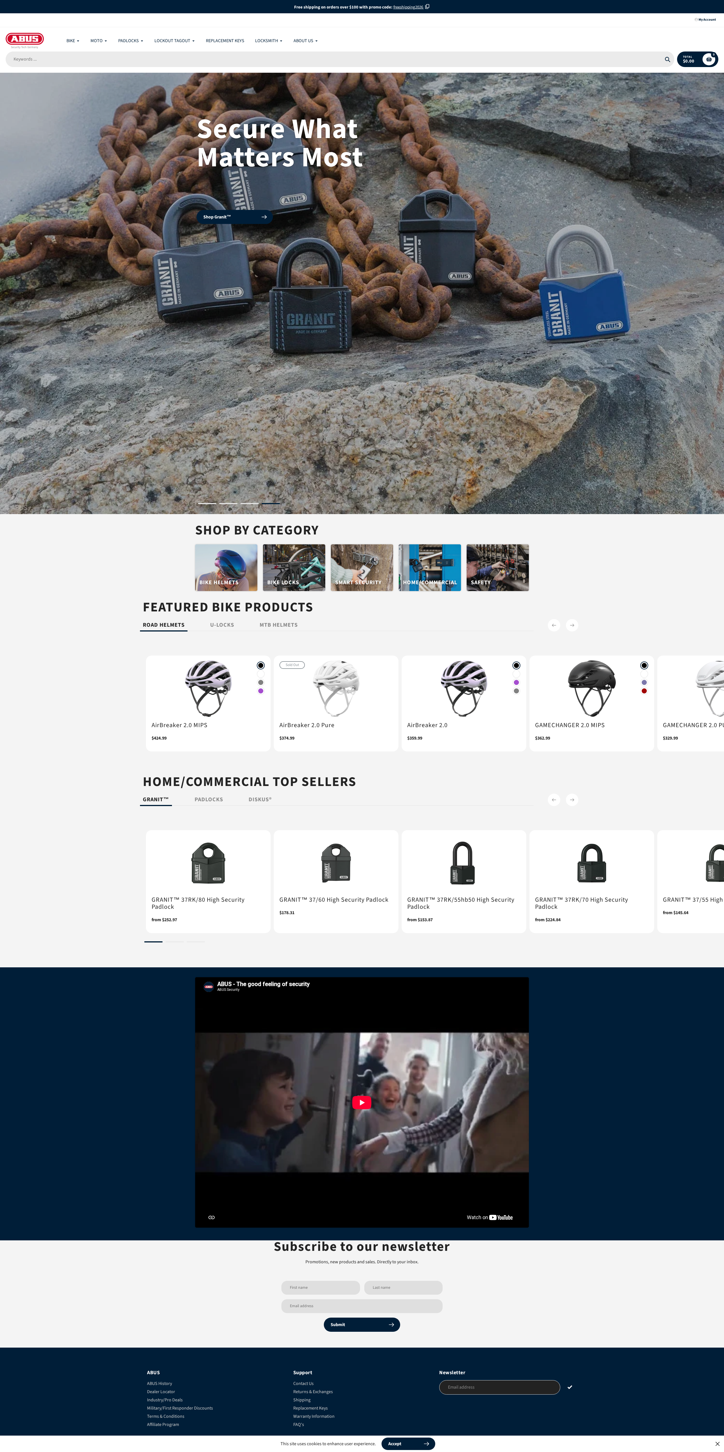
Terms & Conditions (165, 1382)
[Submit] (570, 1353)
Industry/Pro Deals (165, 1366)
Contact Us (303, 1349)
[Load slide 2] (228, 470)
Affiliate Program (163, 1390)
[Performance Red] (644, 657)
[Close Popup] (717, 1443)
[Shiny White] (260, 640)
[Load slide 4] (271, 470)
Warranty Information (314, 1382)
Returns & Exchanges (313, 1358)
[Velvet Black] (260, 631)
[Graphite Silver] (260, 648)
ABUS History (159, 1349)
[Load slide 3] (249, 470)
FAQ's (298, 1390)
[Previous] (554, 591)
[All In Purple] (260, 657)
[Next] (572, 591)
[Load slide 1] (207, 470)
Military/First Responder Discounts (180, 1374)
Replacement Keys (310, 1374)
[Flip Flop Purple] (644, 648)
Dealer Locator (161, 1358)
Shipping (302, 1366)
